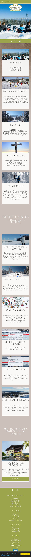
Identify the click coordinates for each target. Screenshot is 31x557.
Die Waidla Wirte (15, 541)
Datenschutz (16, 544)
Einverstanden (25, 554)
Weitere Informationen (8, 554)
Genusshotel (15, 505)
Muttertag (15, 516)
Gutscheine (15, 528)
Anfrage (15, 539)
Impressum (15, 542)
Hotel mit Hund (15, 506)
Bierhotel (15, 499)
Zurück (11, 41)
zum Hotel (15, 479)
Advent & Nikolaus (15, 520)
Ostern (15, 514)
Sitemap (15, 547)
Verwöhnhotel (15, 500)
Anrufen (15, 41)
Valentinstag (15, 519)
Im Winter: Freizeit (16, 67)
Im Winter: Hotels (15, 69)
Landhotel (15, 503)
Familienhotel (15, 502)
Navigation (19, 41)
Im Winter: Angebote (15, 70)
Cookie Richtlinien (15, 545)
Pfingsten (16, 517)
